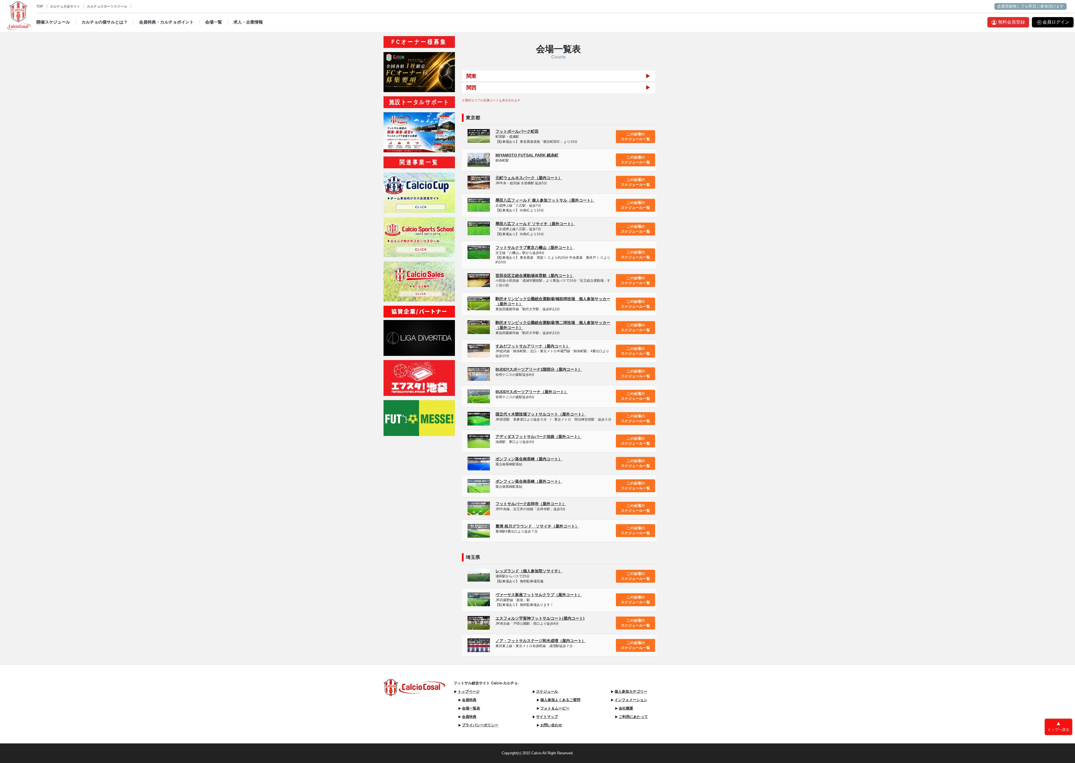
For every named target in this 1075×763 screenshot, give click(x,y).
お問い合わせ (551, 725)
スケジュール (547, 691)
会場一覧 (213, 22)
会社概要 (626, 708)
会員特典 (469, 700)
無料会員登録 (1011, 22)
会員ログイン (1056, 22)
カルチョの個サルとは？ (104, 22)
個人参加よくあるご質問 (560, 700)
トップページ (469, 691)
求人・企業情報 (248, 22)
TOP (39, 6)
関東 (471, 76)
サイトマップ (547, 717)
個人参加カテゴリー (630, 691)
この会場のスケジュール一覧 (635, 136)
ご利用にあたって (633, 717)
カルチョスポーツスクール (107, 6)
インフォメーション (630, 700)
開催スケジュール (53, 22)
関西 (471, 87)
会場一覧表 (471, 708)
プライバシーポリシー (480, 725)
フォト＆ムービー (554, 708)
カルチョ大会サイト (65, 6)
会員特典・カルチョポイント (166, 22)
